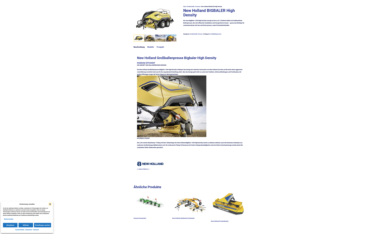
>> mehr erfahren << (143, 169)
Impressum (36, 229)
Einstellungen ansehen (42, 225)
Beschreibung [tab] (139, 47)
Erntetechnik (190, 6)
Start (184, 6)
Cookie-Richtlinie (19, 229)
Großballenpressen (215, 34)
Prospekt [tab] (160, 47)
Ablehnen (26, 225)
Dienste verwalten (8, 219)
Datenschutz (28, 229)
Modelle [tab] (150, 47)
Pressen (197, 6)
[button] (50, 204)
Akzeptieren (10, 225)
